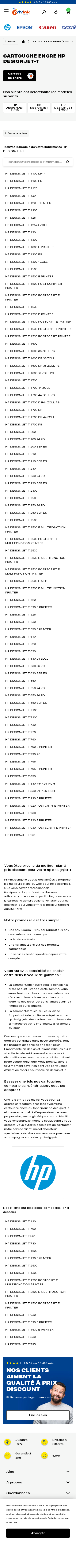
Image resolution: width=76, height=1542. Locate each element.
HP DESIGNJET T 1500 (21, 269)
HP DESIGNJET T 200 (20, 432)
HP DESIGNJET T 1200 (21, 210)
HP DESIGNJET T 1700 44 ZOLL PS (30, 395)
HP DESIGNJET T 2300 (21, 490)
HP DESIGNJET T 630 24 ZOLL (26, 658)
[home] (23, 41)
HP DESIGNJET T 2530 (21, 550)
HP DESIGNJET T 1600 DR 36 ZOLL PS (32, 365)
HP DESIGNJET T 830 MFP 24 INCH (30, 783)
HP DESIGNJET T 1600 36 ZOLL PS (30, 351)
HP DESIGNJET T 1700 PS (23, 424)
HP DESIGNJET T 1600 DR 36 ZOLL (30, 358)
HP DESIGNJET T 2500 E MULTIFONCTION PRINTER (35, 529)
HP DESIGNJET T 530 (20, 622)
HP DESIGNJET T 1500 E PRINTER (29, 276)
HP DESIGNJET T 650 (20, 680)
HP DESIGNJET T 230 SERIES (26, 483)
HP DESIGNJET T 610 (20, 636)
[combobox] (38, 162)
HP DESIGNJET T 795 (20, 761)
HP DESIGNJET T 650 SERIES (26, 703)
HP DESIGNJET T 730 (20, 725)
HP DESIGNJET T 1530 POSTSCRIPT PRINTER (38, 336)
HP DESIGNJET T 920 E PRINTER (28, 798)
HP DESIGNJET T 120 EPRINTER (28, 203)
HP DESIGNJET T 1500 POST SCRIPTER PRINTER (33, 286)
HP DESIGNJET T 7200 (21, 717)
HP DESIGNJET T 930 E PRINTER (28, 820)
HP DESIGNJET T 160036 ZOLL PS (29, 373)
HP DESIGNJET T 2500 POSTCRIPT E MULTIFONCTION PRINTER (31, 541)
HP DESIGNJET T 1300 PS (23, 254)
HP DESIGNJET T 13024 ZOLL (26, 262)
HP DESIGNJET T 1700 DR (23, 410)
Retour (12, 41)
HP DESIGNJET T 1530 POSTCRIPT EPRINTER (38, 329)
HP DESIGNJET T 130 (20, 232)
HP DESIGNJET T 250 (20, 498)
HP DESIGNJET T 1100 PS (23, 181)
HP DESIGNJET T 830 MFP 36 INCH (30, 791)
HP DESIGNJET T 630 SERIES (26, 673)
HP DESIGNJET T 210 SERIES (26, 461)
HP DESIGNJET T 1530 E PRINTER (29, 314)
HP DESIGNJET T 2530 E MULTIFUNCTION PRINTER (35, 560)
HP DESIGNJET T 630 (20, 651)
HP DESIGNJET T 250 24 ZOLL (26, 505)
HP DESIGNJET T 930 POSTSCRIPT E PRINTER (38, 827)
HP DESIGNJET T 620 (20, 644)
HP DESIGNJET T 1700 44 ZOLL (27, 388)
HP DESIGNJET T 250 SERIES (26, 512)
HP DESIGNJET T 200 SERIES (26, 446)
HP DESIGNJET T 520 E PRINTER (28, 607)
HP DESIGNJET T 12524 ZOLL (26, 225)
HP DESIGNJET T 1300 (21, 239)
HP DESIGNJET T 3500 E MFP (26, 581)
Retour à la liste (17, 133)
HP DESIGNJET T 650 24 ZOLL (26, 688)
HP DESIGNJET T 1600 (21, 343)
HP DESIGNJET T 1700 (21, 380)
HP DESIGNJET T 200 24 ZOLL (26, 439)
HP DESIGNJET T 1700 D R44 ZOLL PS (32, 402)
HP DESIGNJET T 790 (20, 739)
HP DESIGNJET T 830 (20, 776)
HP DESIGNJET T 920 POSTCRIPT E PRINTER (37, 805)
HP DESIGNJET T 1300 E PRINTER (29, 247)
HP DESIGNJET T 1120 (21, 188)
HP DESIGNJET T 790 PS (22, 754)
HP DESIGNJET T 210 (20, 454)
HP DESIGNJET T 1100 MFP (25, 173)
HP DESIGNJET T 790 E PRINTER (28, 747)
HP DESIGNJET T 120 (20, 195)
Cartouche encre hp (46, 41)
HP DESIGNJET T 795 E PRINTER (28, 769)
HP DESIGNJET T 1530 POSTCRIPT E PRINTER (38, 321)
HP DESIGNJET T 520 (20, 600)
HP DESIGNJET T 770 (20, 732)
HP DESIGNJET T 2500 (21, 520)
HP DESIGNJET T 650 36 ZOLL (26, 695)
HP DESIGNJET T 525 (20, 614)
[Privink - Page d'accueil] (22, 12)
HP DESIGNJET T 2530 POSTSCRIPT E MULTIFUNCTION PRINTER (32, 571)
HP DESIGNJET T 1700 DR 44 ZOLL (30, 417)
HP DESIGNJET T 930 (20, 813)
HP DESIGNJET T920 (20, 835)
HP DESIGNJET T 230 (20, 468)
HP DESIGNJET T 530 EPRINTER (28, 629)
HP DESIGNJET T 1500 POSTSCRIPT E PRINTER (32, 297)
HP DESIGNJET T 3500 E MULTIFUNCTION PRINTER (35, 590)
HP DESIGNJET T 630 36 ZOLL (26, 666)
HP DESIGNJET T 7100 (21, 710)
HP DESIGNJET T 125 (20, 217)
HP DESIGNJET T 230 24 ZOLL (26, 476)
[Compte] (56, 11)
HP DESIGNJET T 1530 (21, 307)
